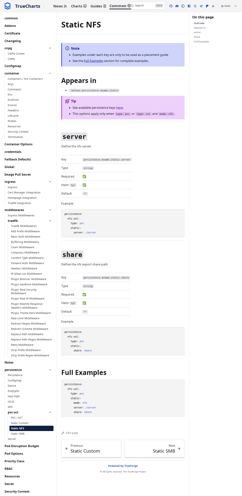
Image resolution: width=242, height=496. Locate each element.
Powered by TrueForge (123, 466)
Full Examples (93, 61)
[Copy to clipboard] (180, 214)
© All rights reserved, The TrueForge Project (123, 471)
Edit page (72, 433)
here (119, 108)
